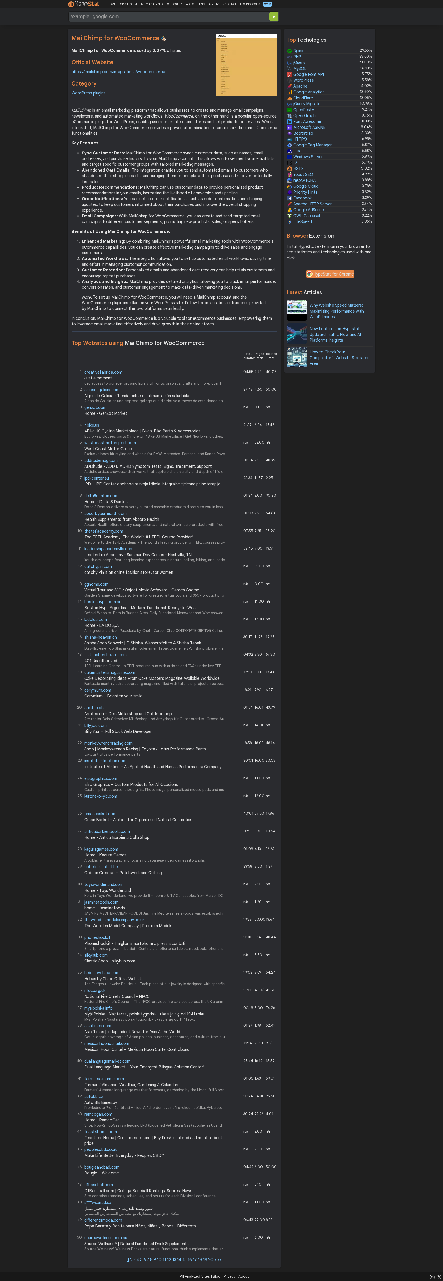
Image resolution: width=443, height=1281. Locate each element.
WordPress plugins (88, 93)
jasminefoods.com (101, 902)
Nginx (297, 51)
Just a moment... (99, 378)
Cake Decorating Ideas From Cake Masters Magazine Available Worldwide (152, 678)
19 (205, 1259)
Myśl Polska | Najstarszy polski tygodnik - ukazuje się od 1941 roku (144, 1014)
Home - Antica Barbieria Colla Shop (116, 837)
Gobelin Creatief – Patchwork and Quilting (123, 872)
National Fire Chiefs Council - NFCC (117, 996)
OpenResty (303, 109)
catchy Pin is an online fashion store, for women (128, 572)
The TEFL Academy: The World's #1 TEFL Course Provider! (138, 537)
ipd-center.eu (96, 478)
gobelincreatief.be (101, 867)
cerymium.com (97, 690)
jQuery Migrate (306, 104)
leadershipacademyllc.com (108, 549)
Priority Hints (304, 192)
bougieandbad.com (101, 1167)
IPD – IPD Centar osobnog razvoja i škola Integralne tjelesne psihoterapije (152, 484)
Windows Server (307, 157)
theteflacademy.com (103, 531)
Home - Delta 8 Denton (106, 501)
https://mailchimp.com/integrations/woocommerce (118, 72)
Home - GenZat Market (105, 413)
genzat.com (95, 407)
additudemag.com (101, 460)
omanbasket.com (100, 814)
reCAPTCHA (304, 180)
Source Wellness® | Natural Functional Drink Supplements (136, 1243)
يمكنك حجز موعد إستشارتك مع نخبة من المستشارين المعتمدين (128, 1208)
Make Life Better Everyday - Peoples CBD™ (124, 1155)
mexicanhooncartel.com (106, 1043)
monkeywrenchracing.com (108, 743)
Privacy (229, 1276)
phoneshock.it (97, 937)
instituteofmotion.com (105, 761)
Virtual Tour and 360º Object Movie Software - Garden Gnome (141, 590)
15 (185, 1259)
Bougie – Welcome (101, 1173)
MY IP (267, 4)
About (243, 1276)
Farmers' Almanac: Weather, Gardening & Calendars (131, 1084)
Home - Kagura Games (105, 855)
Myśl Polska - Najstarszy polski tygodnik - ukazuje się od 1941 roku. (141, 1013)
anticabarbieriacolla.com (107, 831)
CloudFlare (302, 98)
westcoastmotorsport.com (110, 443)
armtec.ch (94, 708)
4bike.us (91, 425)
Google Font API (308, 74)
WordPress (303, 80)
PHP (296, 56)
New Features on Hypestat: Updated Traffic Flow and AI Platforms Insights (335, 334)
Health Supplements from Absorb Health (121, 519)
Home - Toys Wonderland (107, 890)
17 (195, 1259)
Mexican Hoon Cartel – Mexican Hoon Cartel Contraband (136, 1049)
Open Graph (304, 115)
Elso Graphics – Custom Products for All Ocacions (131, 784)
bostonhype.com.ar (102, 602)
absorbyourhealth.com (105, 513)
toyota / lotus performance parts (142, 748)
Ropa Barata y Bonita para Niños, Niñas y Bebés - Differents (140, 1226)
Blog (216, 1276)
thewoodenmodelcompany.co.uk (114, 920)
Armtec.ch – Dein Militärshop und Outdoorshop (128, 713)
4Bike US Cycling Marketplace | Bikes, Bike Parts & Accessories (142, 431)
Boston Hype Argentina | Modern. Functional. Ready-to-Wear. (141, 607)
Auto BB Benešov (100, 1102)
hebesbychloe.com (101, 973)
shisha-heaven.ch (100, 637)
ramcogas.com (98, 1114)
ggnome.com (96, 584)
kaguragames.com (101, 849)
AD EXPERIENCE (196, 4)
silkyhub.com (96, 955)
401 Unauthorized (100, 660)
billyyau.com (95, 725)
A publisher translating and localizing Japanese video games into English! (143, 854)
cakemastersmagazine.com (109, 672)
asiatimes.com (97, 1026)
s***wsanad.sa (97, 1202)
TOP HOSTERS (174, 4)
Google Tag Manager (312, 145)
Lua (296, 151)
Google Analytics (308, 92)
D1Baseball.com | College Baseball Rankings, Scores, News (138, 1190)
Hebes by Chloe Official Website (114, 978)
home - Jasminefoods (104, 908)
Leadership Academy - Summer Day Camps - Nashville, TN (138, 554)
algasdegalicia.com (101, 390)
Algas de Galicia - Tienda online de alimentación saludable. (137, 395)
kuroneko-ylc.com (100, 796)
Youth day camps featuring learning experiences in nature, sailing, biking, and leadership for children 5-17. (149, 554)
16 (190, 1259)
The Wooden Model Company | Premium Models (128, 925)
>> (219, 1259)
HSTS (297, 168)
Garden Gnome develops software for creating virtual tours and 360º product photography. (148, 589)
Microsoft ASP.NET (310, 127)
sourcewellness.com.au (105, 1238)
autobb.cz (93, 1096)
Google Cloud (305, 186)
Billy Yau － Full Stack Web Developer (118, 731)
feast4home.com (100, 1132)
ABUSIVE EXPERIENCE (223, 4)
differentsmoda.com (103, 1220)
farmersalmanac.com (104, 1079)
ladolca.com (95, 619)
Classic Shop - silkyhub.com (109, 961)
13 (174, 1259)
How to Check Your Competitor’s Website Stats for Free (339, 358)
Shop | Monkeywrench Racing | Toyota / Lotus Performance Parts (145, 749)
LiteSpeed (302, 221)
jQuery (298, 62)
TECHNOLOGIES (250, 4)
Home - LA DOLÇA (101, 625)
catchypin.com (98, 566)
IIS (295, 162)
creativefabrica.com (103, 372)
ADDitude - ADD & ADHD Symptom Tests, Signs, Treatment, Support (148, 466)
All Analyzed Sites (195, 1276)
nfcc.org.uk (94, 990)
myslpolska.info (98, 1008)
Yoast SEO (302, 174)
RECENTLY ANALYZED (149, 4)
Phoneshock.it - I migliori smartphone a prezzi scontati (134, 943)
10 (159, 1259)
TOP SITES (125, 4)
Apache (299, 86)
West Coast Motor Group (108, 448)
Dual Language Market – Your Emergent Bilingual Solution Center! (144, 1067)
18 (200, 1259)
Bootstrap (302, 133)
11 (164, 1259)
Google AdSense (308, 210)
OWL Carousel (306, 215)
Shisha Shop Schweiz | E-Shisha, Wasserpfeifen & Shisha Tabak (142, 643)
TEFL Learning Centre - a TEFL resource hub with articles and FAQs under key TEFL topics (148, 660)
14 (179, 1259)
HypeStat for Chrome (333, 274)
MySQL (299, 68)
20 (210, 1259)
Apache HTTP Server (312, 204)
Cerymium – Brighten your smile (113, 696)
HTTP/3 (299, 139)
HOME (112, 4)
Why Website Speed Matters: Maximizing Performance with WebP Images (337, 311)
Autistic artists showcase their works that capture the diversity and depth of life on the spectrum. (148, 466)
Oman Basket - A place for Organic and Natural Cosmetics (138, 819)
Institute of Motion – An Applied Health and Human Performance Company (153, 766)
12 (169, 1259)
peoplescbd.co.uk (100, 1149)
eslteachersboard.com (105, 655)
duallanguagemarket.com (107, 1061)
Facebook (302, 198)
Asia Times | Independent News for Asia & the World (132, 1031)
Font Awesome (306, 121)
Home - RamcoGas (102, 1120)
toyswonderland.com (103, 884)
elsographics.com (100, 778)
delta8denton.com (101, 496)
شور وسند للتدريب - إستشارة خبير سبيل (118, 1208)
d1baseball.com (98, 1185)
